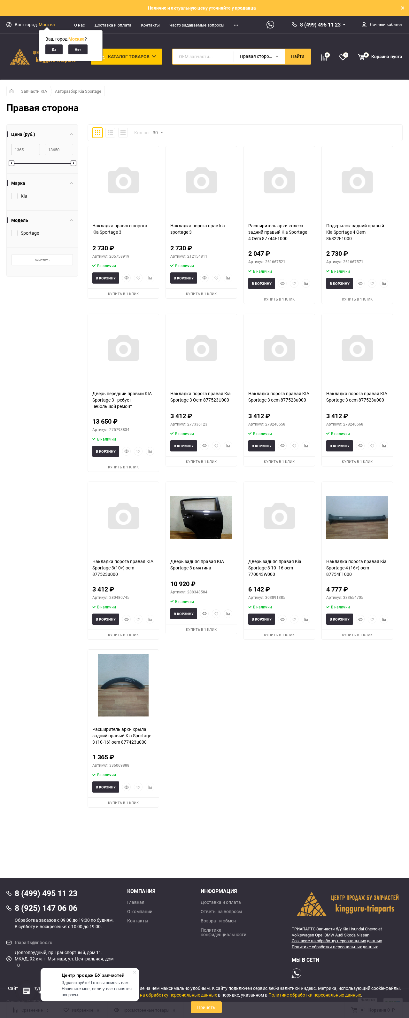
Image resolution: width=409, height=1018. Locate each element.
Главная (135, 902)
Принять (206, 1007)
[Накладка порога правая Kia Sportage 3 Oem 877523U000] (201, 349)
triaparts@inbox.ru (33, 942)
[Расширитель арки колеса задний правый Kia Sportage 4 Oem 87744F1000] (279, 182)
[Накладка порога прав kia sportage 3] (201, 182)
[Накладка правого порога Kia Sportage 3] (123, 182)
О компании (139, 911)
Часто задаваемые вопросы (196, 25)
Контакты (150, 25)
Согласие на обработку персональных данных (337, 941)
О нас (79, 25)
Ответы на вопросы (221, 911)
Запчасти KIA (34, 91)
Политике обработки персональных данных (335, 947)
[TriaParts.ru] (347, 904)
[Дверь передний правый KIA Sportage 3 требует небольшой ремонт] (123, 349)
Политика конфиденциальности (223, 932)
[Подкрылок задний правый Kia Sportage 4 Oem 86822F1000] (357, 182)
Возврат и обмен (218, 921)
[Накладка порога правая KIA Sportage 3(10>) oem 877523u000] (123, 517)
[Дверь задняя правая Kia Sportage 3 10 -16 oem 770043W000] (279, 517)
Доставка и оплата (113, 25)
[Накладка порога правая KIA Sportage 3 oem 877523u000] (279, 349)
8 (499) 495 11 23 (320, 24)
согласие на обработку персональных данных (168, 995)
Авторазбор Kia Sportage (78, 91)
